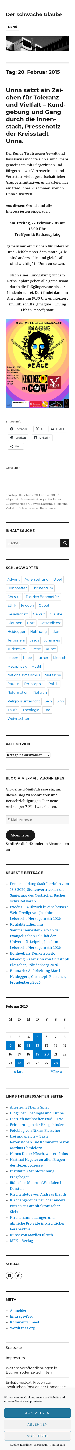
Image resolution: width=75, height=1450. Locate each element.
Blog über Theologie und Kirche (37, 1113)
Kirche (35, 649)
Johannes (52, 640)
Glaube (56, 614)
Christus (14, 597)
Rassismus (48, 503)
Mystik (36, 666)
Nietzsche (53, 675)
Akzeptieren (37, 1413)
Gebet (44, 606)
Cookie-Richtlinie (21, 1444)
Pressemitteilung (32, 499)
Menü (12, 26)
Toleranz (61, 503)
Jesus (34, 640)
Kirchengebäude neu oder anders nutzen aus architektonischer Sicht (38, 1206)
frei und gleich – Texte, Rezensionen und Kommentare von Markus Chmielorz (39, 1142)
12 (37, 1045)
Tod (47, 710)
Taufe (13, 710)
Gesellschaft (18, 614)
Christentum (42, 588)
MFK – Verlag (21, 1241)
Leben (13, 658)
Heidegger (16, 632)
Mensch (59, 658)
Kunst (51, 649)
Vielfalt (10, 508)
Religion (40, 693)
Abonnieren (20, 835)
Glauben (15, 623)
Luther (42, 658)
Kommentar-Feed (24, 1322)
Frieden (27, 606)
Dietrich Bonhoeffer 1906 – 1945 (37, 1119)
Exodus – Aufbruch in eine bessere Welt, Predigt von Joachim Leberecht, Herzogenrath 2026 (39, 913)
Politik (53, 684)
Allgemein (13, 499)
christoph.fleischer (18, 495)
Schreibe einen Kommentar (38, 508)
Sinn (60, 701)
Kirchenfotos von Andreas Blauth (38, 1194)
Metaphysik (17, 666)
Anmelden (18, 1310)
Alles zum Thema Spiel (29, 1107)
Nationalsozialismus (24, 675)
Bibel (57, 579)
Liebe (27, 658)
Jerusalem (16, 640)
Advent (14, 579)
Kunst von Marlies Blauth (31, 1235)
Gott (31, 623)
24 (19, 1063)
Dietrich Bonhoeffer (42, 597)
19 (37, 1054)
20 (46, 1054)
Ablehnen (38, 1424)
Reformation (18, 693)
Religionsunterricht (24, 701)
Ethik (12, 606)
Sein (48, 701)
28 (56, 1063)
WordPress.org (22, 1328)
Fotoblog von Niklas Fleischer (35, 1130)
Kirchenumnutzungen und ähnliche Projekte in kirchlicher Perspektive (37, 1223)
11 (28, 1045)
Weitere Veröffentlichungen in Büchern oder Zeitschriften (31, 1370)
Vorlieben (37, 1436)
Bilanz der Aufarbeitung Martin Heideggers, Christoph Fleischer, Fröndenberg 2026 (38, 976)
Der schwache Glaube (34, 14)
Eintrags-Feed (21, 1316)
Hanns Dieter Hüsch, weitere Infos (39, 1154)
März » (56, 1072)
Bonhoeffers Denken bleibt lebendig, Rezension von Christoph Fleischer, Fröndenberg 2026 (39, 959)
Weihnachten (19, 719)
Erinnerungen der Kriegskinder (37, 1125)
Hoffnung (38, 632)
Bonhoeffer (17, 588)
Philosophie (34, 684)
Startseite (14, 1348)
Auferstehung (37, 579)
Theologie (30, 710)
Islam (56, 632)
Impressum (41, 1444)
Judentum (17, 649)
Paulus (13, 684)
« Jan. (18, 1072)
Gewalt (35, 503)
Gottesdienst (50, 623)
